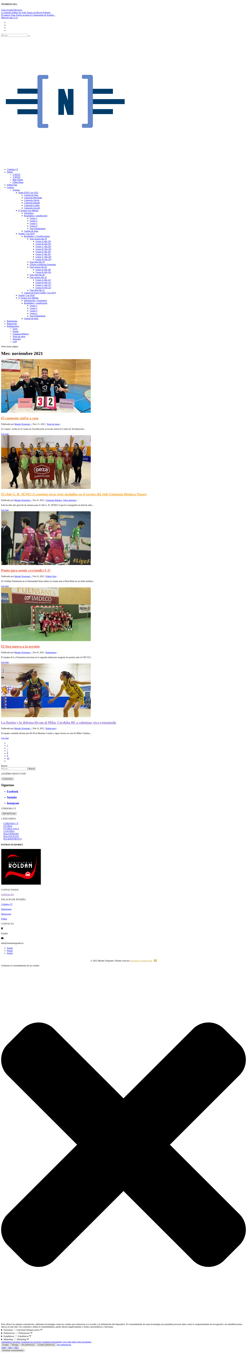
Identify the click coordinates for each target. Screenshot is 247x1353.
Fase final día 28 (37, 275)
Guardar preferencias (46, 1345)
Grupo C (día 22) (43, 285)
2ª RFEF (16, 174)
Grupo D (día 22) (43, 287)
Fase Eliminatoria (37, 228)
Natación (17, 339)
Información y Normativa (35, 300)
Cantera (10, 187)
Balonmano (12, 321)
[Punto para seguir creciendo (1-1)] (46, 564)
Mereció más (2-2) (9, 17)
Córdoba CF (12, 169)
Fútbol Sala (12, 185)
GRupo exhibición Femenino (43, 264)
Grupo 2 (33, 221)
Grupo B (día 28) (43, 272)
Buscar (4, 766)
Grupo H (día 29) (43, 259)
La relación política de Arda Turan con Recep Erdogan (25, 12)
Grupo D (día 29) (43, 249)
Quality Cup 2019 (26, 233)
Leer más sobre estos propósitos (77, 1342)
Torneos (16, 190)
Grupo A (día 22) (43, 280)
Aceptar (5, 1345)
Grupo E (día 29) (43, 251)
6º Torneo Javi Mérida (28, 210)
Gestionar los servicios (31, 1342)
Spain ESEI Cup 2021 (28, 192)
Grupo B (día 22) (43, 282)
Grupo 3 (33, 223)
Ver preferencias (28, 1345)
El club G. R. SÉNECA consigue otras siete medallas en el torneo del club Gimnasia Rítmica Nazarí (74, 494)
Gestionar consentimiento (12, 1350)
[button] (123, 1145)
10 (8, 758)
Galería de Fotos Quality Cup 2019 (40, 293)
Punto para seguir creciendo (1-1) (25, 570)
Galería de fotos (31, 195)
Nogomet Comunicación (141, 960)
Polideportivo (13, 326)
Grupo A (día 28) (43, 269)
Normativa (29, 213)
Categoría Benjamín (33, 197)
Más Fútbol (18, 179)
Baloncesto (12, 323)
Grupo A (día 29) (43, 241)
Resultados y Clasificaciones (37, 236)
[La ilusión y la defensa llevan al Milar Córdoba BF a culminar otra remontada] (46, 716)
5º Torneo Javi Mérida (28, 298)
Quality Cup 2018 (26, 295)
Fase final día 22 (37, 290)
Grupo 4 (33, 226)
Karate (16, 331)
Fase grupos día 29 (38, 239)
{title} (4, 1347)
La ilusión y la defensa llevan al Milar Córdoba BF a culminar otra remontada (58, 722)
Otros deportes (69, 500)
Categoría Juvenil (32, 208)
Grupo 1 (33, 218)
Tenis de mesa (19, 336)
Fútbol (10, 172)
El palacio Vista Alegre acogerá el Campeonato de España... (28, 15)
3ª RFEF (16, 177)
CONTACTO (7, 894)
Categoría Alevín (31, 200)
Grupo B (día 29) (43, 244)
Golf (15, 341)
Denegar (15, 1345)
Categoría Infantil (32, 203)
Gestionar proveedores (52, 1342)
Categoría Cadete (32, 205)
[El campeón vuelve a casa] (46, 412)
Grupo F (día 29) (43, 254)
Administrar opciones (10, 1342)
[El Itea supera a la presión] (46, 640)
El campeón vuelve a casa (19, 418)
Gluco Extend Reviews (11, 10)
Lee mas (5, 434)
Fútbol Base (18, 182)
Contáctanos (7, 779)
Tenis (15, 329)
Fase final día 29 (37, 262)
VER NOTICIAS (9, 814)
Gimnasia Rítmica (21, 334)
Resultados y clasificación (35, 215)
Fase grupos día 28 (38, 267)
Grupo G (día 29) (43, 257)
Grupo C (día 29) (43, 246)
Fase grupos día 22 (38, 277)
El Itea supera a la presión (20, 646)
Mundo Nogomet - (22, 424)
